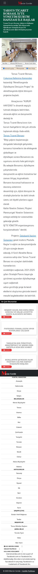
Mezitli (19, 452)
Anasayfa (19, 381)
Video (19, 538)
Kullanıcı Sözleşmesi (11, 551)
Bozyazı (19, 447)
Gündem (19, 498)
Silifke (19, 417)
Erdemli (19, 427)
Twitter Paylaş (31, 68)
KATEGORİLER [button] (19, 469)
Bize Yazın (19, 543)
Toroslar (19, 442)
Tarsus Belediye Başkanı (19, 526)
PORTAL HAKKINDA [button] (19, 377)
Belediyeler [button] (19, 399)
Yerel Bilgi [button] (19, 529)
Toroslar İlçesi (19, 533)
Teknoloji (19, 473)
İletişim (19, 396)
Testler (19, 519)
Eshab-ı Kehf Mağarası (19, 514)
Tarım (19, 508)
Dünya (19, 478)
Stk (19, 488)
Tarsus (19, 407)
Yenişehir (19, 437)
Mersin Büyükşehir (19, 402)
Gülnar (19, 457)
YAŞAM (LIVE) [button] (19, 510)
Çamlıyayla (19, 432)
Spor (19, 493)
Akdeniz (19, 466)
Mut (19, 422)
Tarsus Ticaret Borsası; (13, 135)
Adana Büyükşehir (19, 462)
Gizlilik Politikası (10, 549)
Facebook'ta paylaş (9, 68)
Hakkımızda (19, 386)
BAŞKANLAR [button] (19, 522)
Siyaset (19, 483)
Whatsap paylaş (20, 68)
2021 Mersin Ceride (12, 546)
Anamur (19, 412)
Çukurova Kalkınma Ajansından (17, 78)
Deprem (19, 503)
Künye (19, 391)
